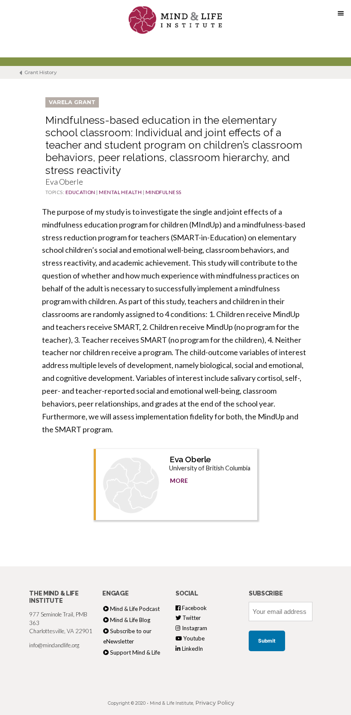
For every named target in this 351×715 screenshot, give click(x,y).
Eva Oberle (190, 459)
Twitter (191, 617)
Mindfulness (163, 192)
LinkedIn (192, 648)
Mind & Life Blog (130, 619)
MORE (179, 480)
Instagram (194, 628)
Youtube (193, 638)
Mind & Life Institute (171, 703)
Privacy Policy (214, 703)
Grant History (40, 72)
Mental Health (120, 192)
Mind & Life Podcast (135, 608)
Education (80, 192)
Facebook (194, 607)
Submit (267, 641)
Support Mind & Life (135, 652)
